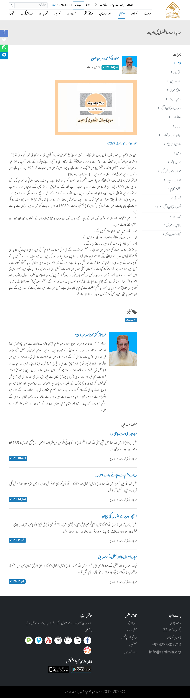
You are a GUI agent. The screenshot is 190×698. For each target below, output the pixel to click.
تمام (179, 63)
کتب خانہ (78, 5)
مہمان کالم (176, 162)
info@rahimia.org (165, 652)
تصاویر (134, 13)
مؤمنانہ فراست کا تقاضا (123, 434)
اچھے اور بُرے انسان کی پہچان (119, 516)
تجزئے (177, 198)
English (65, 5)
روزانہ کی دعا (27, 13)
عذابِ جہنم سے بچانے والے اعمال (116, 475)
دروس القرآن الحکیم (170, 108)
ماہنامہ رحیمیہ (105, 13)
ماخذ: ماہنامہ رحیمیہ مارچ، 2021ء (122, 144)
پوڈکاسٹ (103, 5)
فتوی (95, 5)
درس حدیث (131, 320)
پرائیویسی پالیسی (129, 637)
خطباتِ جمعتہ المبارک (171, 171)
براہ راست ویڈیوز (117, 5)
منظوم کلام (175, 189)
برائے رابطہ (130, 652)
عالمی (178, 153)
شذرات (177, 216)
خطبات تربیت (173, 180)
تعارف (130, 5)
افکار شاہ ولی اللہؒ (173, 234)
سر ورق (148, 13)
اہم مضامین (175, 81)
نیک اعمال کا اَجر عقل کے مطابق (117, 557)
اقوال (11, 13)
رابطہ (87, 5)
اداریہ (178, 126)
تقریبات (43, 13)
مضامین (121, 13)
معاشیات (176, 117)
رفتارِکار (177, 72)
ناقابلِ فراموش (173, 225)
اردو (53, 5)
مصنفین (133, 645)
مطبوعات (71, 13)
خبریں (57, 13)
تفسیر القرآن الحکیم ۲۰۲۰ (169, 207)
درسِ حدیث (174, 99)
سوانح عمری (175, 90)
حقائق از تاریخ (174, 144)
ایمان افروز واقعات (171, 135)
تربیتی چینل (88, 13)
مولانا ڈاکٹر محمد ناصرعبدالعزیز (105, 59)
